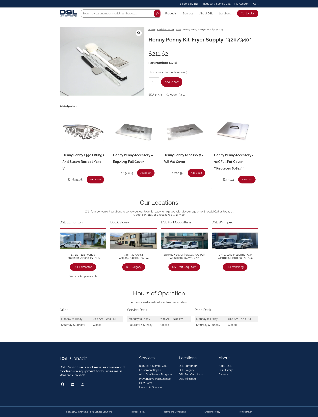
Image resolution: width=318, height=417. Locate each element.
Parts (178, 29)
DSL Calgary (133, 267)
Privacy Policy (138, 412)
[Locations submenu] (232, 13)
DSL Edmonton (83, 267)
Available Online (165, 29)
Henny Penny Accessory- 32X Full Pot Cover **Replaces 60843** (233, 161)
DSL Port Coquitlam (184, 267)
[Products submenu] (178, 13)
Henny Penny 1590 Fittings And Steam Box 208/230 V (83, 161)
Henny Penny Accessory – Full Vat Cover (183, 158)
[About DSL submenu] (214, 13)
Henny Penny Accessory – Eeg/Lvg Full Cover (133, 158)
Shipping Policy (212, 412)
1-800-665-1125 (143, 214)
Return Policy (245, 412)
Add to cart (172, 82)
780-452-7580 (176, 214)
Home (151, 29)
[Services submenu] (195, 13)
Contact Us (248, 13)
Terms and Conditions (175, 412)
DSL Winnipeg (235, 267)
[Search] (157, 13)
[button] (139, 33)
